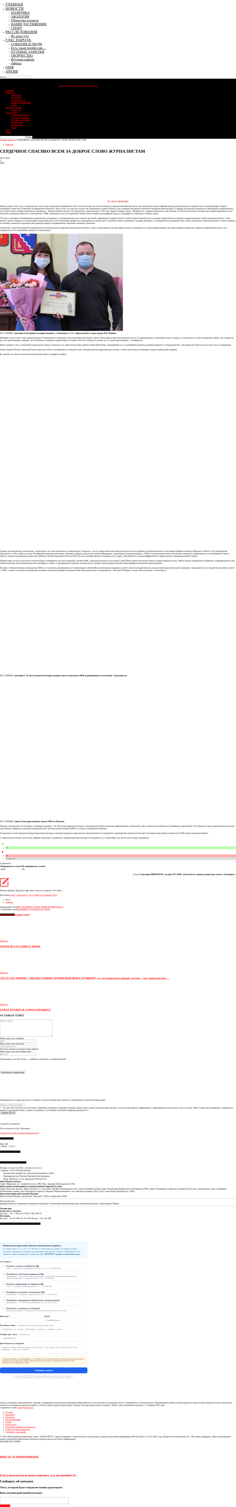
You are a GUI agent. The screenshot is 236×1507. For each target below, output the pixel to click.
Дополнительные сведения (12, 1343)
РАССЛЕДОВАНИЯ (21, 32)
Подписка (10, 1417)
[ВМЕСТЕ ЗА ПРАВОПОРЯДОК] (7, 1451)
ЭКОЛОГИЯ (20, 16)
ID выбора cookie (26, 1325)
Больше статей (22, 915)
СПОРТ (16, 28)
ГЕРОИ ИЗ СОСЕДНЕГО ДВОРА (20, 946)
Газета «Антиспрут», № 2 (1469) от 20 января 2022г (33, 895)
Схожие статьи (7, 915)
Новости (9, 144)
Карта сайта (11, 1424)
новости (9, 902)
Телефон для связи (15, 1334)
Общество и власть (25, 20)
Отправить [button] (5, 1506)
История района (22, 59)
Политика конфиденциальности (20, 1427)
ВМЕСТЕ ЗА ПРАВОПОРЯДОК (19, 1456)
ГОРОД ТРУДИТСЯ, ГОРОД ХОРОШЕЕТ (25, 1009)
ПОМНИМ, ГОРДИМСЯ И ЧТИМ (33, 909)
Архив (8, 1422)
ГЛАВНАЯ (14, 4)
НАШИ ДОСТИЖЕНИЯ (28, 24)
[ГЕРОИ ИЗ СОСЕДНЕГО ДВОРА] (15, 938)
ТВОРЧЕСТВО (22, 55)
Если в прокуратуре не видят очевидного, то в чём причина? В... (38, 1475)
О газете (9, 1412)
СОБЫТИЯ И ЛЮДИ (26, 44)
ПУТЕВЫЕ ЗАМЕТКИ (27, 52)
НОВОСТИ (14, 8)
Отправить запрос (44, 1370)
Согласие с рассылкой (15, 1432)
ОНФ (9, 67)
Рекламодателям (13, 1419)
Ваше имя (5, 1316)
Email (48, 1316)
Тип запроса (6, 1262)
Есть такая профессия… (28, 48)
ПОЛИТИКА (20, 12)
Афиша (16, 63)
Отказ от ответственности (17, 1429)
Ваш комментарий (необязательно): (21, 1492)
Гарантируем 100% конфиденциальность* (19, 1133)
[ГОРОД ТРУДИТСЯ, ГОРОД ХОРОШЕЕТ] (15, 1002)
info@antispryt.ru (25, 1407)
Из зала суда (20, 36)
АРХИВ (11, 71)
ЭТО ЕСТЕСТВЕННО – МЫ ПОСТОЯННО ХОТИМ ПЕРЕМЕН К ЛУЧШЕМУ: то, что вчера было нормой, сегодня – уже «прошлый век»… (84, 978)
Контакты (10, 1415)
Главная (3, 140)
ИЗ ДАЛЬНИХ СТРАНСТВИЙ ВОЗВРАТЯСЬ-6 (40, 907)
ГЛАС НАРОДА (18, 40)
